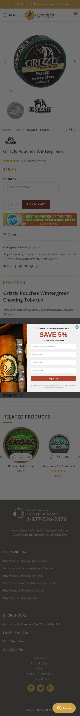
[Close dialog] (77, 326)
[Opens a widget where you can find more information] (64, 708)
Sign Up (53, 378)
